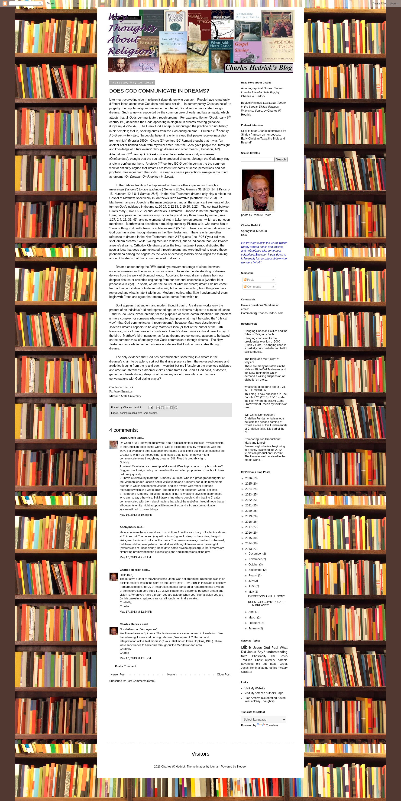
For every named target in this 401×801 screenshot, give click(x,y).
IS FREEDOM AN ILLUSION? (266, 596)
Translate (272, 725)
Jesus (257, 647)
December (255, 553)
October (254, 564)
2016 (248, 532)
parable (283, 660)
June (252, 586)
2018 (248, 521)
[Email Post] (150, 407)
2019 (248, 516)
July (251, 580)
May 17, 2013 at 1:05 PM (135, 658)
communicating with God (134, 413)
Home (171, 674)
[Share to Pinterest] (175, 407)
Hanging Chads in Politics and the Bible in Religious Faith (266, 332)
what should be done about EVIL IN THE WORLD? (265, 388)
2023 (248, 494)
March (253, 617)
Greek (284, 663)
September (256, 570)
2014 (248, 543)
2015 (248, 538)
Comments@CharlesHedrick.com (262, 313)
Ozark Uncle (128, 437)
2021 (248, 505)
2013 (248, 549)
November (255, 559)
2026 (248, 478)
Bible (246, 647)
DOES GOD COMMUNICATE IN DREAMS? (266, 603)
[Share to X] (167, 407)
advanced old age (254, 663)
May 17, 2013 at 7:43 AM (135, 557)
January (254, 628)
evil (250, 672)
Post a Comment (125, 666)
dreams (153, 413)
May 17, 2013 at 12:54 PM (136, 611)
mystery (283, 667)
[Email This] (158, 407)
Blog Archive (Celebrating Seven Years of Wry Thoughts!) (265, 699)
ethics (273, 667)
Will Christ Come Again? (260, 414)
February (255, 623)
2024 (248, 489)
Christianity (259, 656)
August (253, 575)
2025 (248, 483)
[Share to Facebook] (171, 407)
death (273, 663)
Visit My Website (255, 688)
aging (264, 667)
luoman (215, 766)
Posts (250, 279)
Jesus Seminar (250, 667)
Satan (244, 671)
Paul (275, 647)
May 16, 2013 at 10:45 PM (136, 514)
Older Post (223, 674)
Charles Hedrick (130, 570)
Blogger (241, 766)
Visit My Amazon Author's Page (264, 693)
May (252, 591)
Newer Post (117, 674)
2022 (248, 500)
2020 (248, 510)
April (252, 612)
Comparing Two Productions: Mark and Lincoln (263, 441)
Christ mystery (265, 660)
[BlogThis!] (162, 407)
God (267, 647)
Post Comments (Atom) (140, 681)
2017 (248, 527)
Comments (253, 286)
